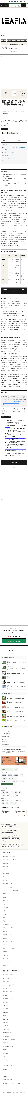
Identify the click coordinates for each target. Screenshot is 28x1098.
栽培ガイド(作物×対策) (8, 985)
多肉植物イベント (7, 873)
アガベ (22, 775)
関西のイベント (7, 870)
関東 (3, 792)
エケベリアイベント (8, 941)
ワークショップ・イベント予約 (10, 890)
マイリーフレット (20, 844)
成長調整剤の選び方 (8, 1046)
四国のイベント (7, 904)
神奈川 (12, 800)
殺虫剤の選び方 (7, 1026)
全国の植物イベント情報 (12, 40)
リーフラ (4, 40)
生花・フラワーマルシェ (9, 948)
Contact (5, 1076)
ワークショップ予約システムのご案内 (12, 1083)
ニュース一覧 (14, 462)
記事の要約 (5, 144)
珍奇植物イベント (7, 931)
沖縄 (17, 795)
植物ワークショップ (6, 781)
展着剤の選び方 (7, 1043)
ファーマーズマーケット (9, 962)
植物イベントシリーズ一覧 (18, 781)
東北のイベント (7, 893)
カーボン (5, 133)
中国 (8, 795)
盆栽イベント (6, 945)
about (4, 1073)
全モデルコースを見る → (21, 815)
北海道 (3, 795)
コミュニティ (11, 844)
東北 (16, 792)
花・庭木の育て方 (7, 995)
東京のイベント (7, 917)
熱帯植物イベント (7, 934)
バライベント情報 (22, 40)
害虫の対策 (5, 1015)
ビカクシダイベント (8, 883)
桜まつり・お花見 (7, 951)
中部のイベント (7, 897)
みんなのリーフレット (7, 846)
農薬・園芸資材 (5, 736)
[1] (13, 209)
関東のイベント (7, 866)
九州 (20, 792)
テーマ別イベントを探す (7, 826)
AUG (6, 5)
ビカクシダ (4, 778)
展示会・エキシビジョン (9, 927)
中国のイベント (7, 900)
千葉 (11, 803)
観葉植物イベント (7, 924)
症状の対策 (5, 1019)
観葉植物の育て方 (7, 1002)
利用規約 (15, 1094)
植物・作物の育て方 (6, 731)
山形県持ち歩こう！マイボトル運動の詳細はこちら (14, 290)
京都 (3, 803)
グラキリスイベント (8, 955)
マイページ (16, 846)
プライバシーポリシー (20, 1092)
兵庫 (7, 803)
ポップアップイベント (8, 958)
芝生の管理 (5, 1009)
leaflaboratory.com (10, 1092)
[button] (3, 1)
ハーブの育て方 (7, 1005)
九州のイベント (7, 907)
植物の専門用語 (5, 744)
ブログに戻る (15, 650)
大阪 (7, 800)
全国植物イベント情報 (11, 824)
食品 (9, 133)
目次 (4, 140)
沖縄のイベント (7, 914)
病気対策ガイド (7, 1053)
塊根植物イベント (7, 880)
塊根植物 (10, 775)
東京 (3, 800)
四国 (12, 795)
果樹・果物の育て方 (8, 991)
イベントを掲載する (8, 1079)
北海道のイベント (7, 910)
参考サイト (5, 160)
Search (5, 1069)
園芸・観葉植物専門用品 (7, 832)
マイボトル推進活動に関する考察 (11, 158)
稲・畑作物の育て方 (8, 998)
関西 (7, 792)
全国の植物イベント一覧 (7, 784)
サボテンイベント (7, 938)
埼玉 (16, 803)
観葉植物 (16, 775)
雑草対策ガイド (7, 1060)
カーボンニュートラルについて (10, 155)
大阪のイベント (7, 921)
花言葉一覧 (4, 741)
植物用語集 (9, 830)
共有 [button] (4, 35)
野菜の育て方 (6, 988)
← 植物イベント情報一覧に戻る (9, 769)
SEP (23, 5)
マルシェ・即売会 (13, 778)
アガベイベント (7, 876)
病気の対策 (5, 1012)
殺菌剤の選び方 (7, 1029)
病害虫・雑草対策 (6, 733)
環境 (18, 133)
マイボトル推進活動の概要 (9, 152)
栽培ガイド (4, 739)
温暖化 (13, 133)
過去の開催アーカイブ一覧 (9, 863)
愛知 (17, 800)
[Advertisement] (14, 71)
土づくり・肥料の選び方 (9, 1039)
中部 (11, 792)
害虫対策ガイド (7, 1049)
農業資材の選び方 (7, 1036)
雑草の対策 (5, 1022)
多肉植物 (4, 775)
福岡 (21, 800)
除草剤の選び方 (7, 1032)
